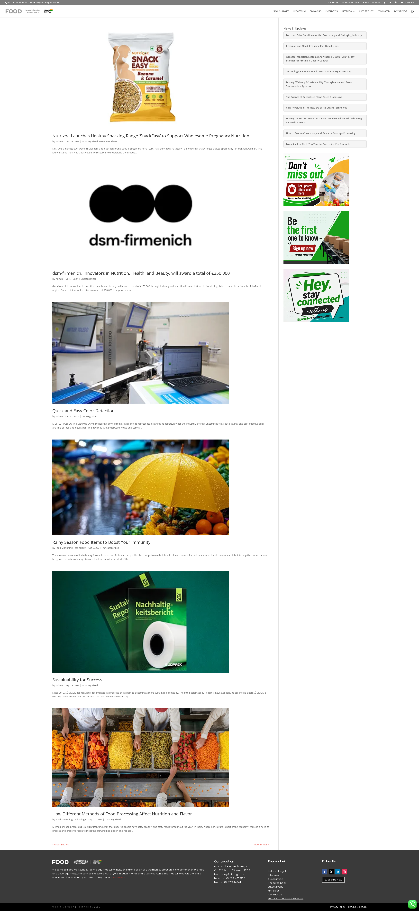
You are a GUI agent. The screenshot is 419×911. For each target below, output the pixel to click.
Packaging (315, 11)
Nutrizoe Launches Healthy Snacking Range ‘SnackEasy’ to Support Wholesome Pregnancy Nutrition (150, 136)
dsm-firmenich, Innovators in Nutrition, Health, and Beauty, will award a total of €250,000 (141, 273)
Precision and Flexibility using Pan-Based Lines (312, 46)
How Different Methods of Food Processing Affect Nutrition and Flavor (122, 814)
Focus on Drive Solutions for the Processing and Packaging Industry (324, 35)
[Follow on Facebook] (324, 871)
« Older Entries (60, 844)
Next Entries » (261, 844)
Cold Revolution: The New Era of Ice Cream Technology (316, 107)
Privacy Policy (337, 906)
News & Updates (281, 11)
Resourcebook (371, 3)
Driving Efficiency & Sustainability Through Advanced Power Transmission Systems (319, 84)
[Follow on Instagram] (344, 871)
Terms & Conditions (280, 898)
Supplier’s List (366, 11)
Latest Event (400, 11)
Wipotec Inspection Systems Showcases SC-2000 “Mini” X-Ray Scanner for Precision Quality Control (320, 58)
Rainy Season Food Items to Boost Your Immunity (101, 542)
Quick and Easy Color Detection (83, 411)
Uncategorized (90, 141)
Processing (299, 11)
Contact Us (275, 894)
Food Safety (384, 11)
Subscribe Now (351, 3)
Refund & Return (357, 906)
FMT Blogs (274, 890)
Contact (333, 3)
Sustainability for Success (77, 680)
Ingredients (332, 11)
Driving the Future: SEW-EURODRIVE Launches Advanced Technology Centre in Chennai (324, 120)
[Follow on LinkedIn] (337, 871)
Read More (118, 877)
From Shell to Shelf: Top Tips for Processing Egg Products (318, 144)
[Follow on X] (331, 871)
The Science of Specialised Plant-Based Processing (314, 97)
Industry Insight (277, 871)
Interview (347, 11)
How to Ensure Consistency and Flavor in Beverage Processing (320, 133)
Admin (59, 141)
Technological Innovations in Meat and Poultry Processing (318, 71)
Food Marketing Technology (71, 547)
